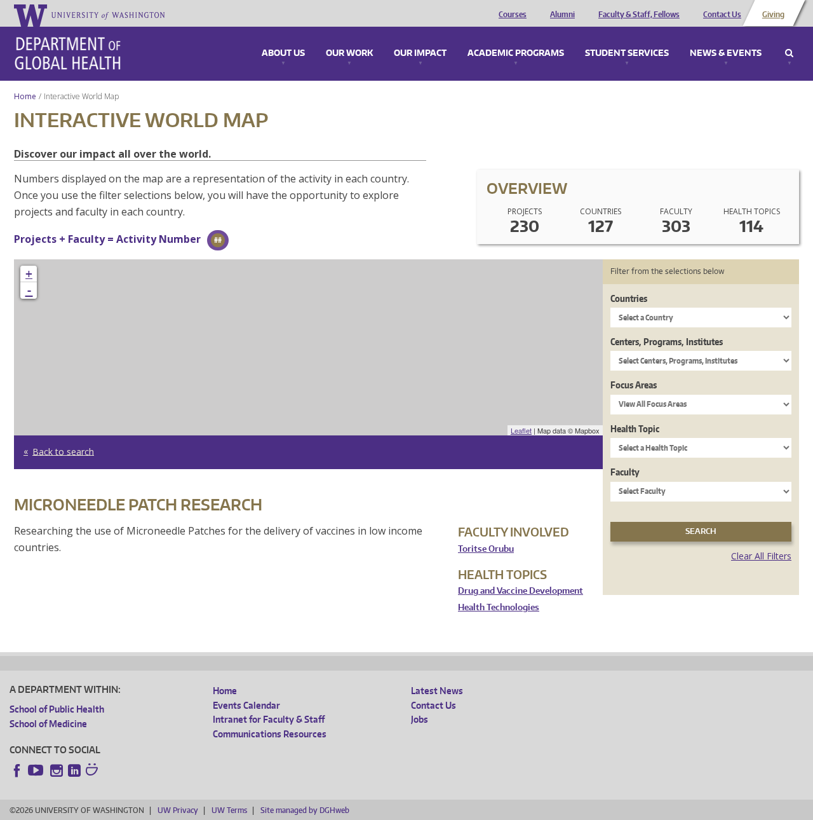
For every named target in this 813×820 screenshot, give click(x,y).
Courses (513, 14)
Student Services (627, 53)
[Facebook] (17, 770)
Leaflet (521, 430)
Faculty (625, 472)
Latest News (437, 690)
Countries (628, 298)
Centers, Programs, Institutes (666, 341)
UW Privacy (178, 810)
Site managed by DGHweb (304, 810)
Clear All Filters (761, 556)
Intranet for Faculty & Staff (269, 719)
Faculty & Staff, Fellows (639, 14)
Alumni (562, 14)
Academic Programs (515, 53)
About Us (283, 53)
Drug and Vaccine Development (520, 591)
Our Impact (420, 53)
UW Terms (229, 810)
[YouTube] (36, 770)
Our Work (349, 53)
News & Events (726, 53)
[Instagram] (56, 770)
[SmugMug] (93, 771)
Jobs (419, 719)
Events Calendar (246, 705)
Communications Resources (269, 733)
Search (789, 53)
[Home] (67, 53)
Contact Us (722, 14)
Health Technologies (498, 607)
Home (25, 96)
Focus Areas (633, 384)
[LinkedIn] (74, 770)
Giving (773, 14)
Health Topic (634, 428)
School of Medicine (48, 723)
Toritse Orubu (486, 549)
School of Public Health (57, 709)
